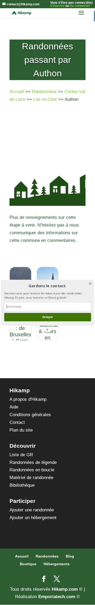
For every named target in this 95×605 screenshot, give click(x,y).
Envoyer (47, 317)
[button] (47, 286)
